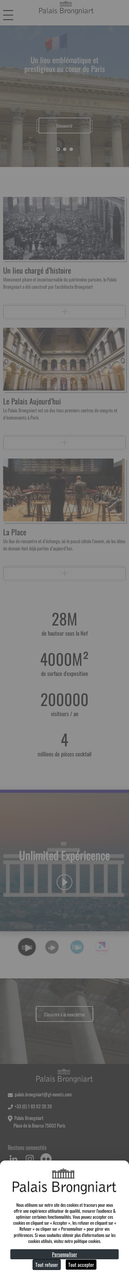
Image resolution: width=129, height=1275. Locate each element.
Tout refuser (46, 1264)
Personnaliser (64, 1254)
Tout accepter (81, 1264)
